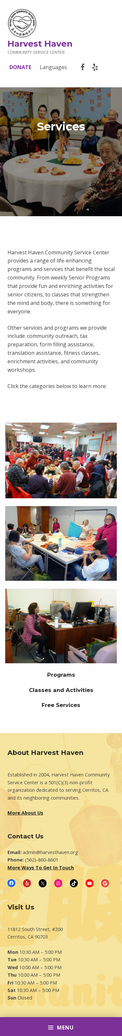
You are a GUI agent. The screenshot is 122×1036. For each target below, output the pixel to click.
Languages (53, 67)
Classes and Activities (61, 690)
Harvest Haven (40, 43)
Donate (20, 67)
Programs (61, 674)
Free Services (61, 705)
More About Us (25, 813)
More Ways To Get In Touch (40, 867)
